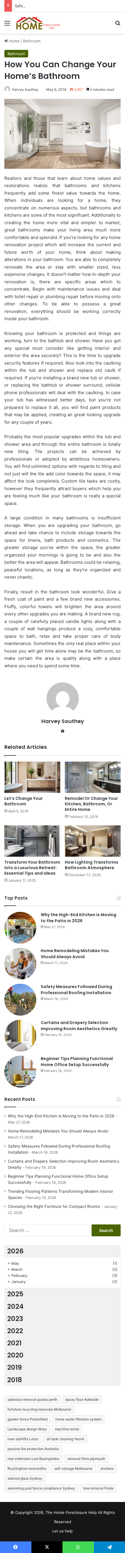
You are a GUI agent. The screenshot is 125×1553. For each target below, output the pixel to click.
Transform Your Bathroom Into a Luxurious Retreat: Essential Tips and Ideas (32, 867)
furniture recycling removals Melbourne (39, 1409)
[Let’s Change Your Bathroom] (32, 777)
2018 (14, 1380)
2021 (14, 1343)
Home (14, 41)
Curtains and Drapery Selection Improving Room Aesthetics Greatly (79, 1026)
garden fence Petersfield (27, 1419)
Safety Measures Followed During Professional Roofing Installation (76, 990)
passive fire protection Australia (33, 1449)
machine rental (67, 1429)
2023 (15, 1318)
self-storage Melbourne (73, 1468)
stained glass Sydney (25, 1478)
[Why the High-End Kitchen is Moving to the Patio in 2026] (20, 928)
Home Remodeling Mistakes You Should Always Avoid (75, 954)
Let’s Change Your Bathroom (23, 801)
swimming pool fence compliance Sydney (41, 1488)
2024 (15, 1306)
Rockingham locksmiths (27, 1468)
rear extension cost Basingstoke (33, 1458)
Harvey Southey (25, 89)
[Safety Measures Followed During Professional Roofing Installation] (20, 1000)
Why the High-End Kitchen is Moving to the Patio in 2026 (78, 918)
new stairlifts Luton (23, 1439)
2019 (14, 1367)
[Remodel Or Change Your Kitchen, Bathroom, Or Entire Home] (93, 777)
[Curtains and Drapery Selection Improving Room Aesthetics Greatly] (20, 1036)
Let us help (62, 1531)
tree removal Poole (98, 1488)
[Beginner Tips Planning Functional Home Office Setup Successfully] (20, 1072)
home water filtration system (78, 1419)
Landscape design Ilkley (27, 1429)
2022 (15, 1330)
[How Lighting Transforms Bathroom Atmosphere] (93, 841)
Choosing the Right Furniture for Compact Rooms (54, 1206)
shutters (107, 1468)
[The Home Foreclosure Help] (38, 23)
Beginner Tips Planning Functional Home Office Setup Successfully (77, 1062)
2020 (15, 1355)
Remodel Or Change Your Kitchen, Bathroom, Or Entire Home (91, 803)
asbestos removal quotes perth (32, 1399)
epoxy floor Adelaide (82, 1399)
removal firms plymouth (86, 1458)
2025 (15, 1294)
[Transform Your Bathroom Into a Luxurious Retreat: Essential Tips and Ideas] (32, 841)
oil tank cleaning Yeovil (65, 1439)
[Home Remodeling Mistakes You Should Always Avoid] (20, 964)
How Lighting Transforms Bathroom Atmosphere (91, 865)
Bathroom (31, 41)
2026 (15, 1251)
